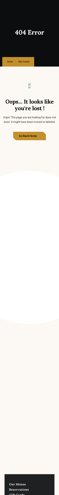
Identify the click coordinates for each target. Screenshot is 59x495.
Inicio (10, 61)
